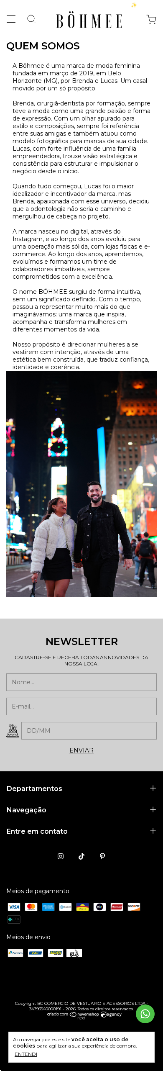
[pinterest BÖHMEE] (102, 856)
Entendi (26, 1054)
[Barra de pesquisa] (28, 20)
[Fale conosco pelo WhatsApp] (145, 1013)
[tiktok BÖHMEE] (81, 856)
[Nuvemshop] (73, 1017)
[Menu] (13, 21)
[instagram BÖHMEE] (60, 856)
